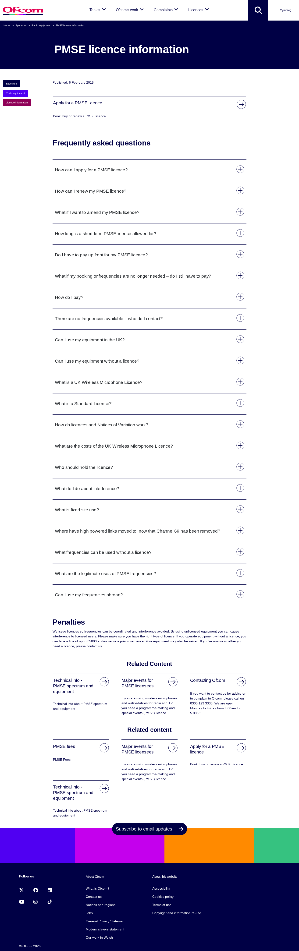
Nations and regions (100, 905)
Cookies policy (163, 896)
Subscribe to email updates (145, 828)
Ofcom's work (130, 10)
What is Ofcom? (97, 888)
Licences (199, 10)
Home (7, 25)
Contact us (94, 896)
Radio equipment (41, 25)
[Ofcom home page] (23, 10)
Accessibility (161, 888)
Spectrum (20, 25)
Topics (98, 10)
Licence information (17, 102)
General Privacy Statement (105, 921)
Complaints (167, 10)
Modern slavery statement (105, 929)
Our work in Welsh (99, 937)
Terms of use (161, 905)
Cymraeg (286, 10)
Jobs (89, 913)
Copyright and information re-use (176, 913)
